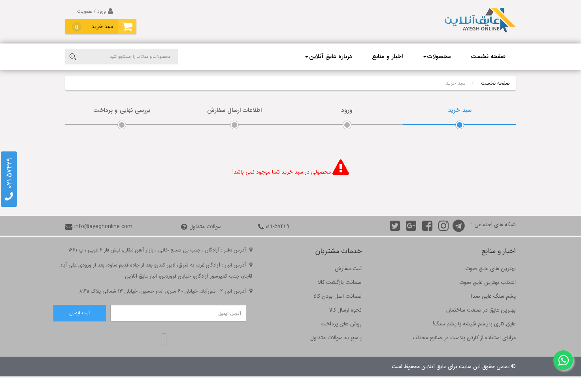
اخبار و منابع (387, 56)
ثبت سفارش (348, 268)
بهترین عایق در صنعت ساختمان (481, 310)
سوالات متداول (205, 226)
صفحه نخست (488, 56)
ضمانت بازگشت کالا (340, 282)
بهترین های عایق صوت (490, 268)
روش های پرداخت (341, 323)
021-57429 (277, 226)
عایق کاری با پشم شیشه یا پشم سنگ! (474, 323)
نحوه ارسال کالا (345, 310)
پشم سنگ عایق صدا (493, 296)
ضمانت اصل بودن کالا (337, 296)
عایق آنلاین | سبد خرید (480, 24)
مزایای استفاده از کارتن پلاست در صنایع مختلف (464, 337)
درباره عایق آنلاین (330, 56)
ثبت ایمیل (80, 313)
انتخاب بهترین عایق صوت (487, 282)
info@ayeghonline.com (103, 226)
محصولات (439, 56)
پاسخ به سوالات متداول (336, 337)
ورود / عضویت (91, 11)
